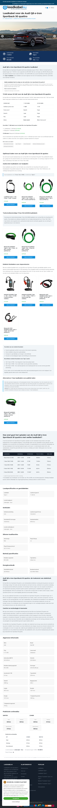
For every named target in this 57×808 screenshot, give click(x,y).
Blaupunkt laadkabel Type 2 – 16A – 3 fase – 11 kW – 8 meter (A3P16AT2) (28, 198)
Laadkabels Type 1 (42, 770)
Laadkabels (40, 768)
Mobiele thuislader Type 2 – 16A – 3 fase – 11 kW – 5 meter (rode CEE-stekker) (28, 296)
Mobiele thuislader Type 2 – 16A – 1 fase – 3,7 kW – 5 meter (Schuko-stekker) (10, 296)
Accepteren (16, 798)
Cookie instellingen (16, 801)
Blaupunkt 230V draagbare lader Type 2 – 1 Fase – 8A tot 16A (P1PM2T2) (10, 330)
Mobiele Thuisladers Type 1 (44, 781)
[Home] (3, 18)
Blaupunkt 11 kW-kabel (9, 130)
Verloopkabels (41, 787)
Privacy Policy (21, 795)
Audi (5, 645)
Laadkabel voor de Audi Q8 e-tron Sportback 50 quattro (24, 18)
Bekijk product (11, 204)
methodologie (34, 757)
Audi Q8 (32, 645)
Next (54, 36)
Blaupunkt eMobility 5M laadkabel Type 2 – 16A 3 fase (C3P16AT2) (46, 198)
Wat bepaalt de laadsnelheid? (8, 146)
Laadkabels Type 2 (42, 773)
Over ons (23, 771)
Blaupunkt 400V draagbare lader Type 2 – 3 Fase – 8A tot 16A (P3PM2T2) (46, 296)
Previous (2, 36)
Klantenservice (24, 768)
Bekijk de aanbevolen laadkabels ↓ (10, 88)
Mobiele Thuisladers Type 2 (44, 783)
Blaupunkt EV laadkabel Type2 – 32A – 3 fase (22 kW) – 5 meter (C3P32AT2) (28, 248)
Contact (23, 776)
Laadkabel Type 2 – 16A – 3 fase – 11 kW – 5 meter (10, 197)
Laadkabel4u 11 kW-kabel (10, 128)
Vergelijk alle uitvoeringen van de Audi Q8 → (12, 90)
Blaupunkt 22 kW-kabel (14, 133)
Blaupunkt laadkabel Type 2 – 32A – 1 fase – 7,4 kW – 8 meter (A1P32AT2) (10, 414)
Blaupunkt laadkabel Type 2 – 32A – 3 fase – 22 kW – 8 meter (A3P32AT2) (10, 248)
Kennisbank (23, 773)
